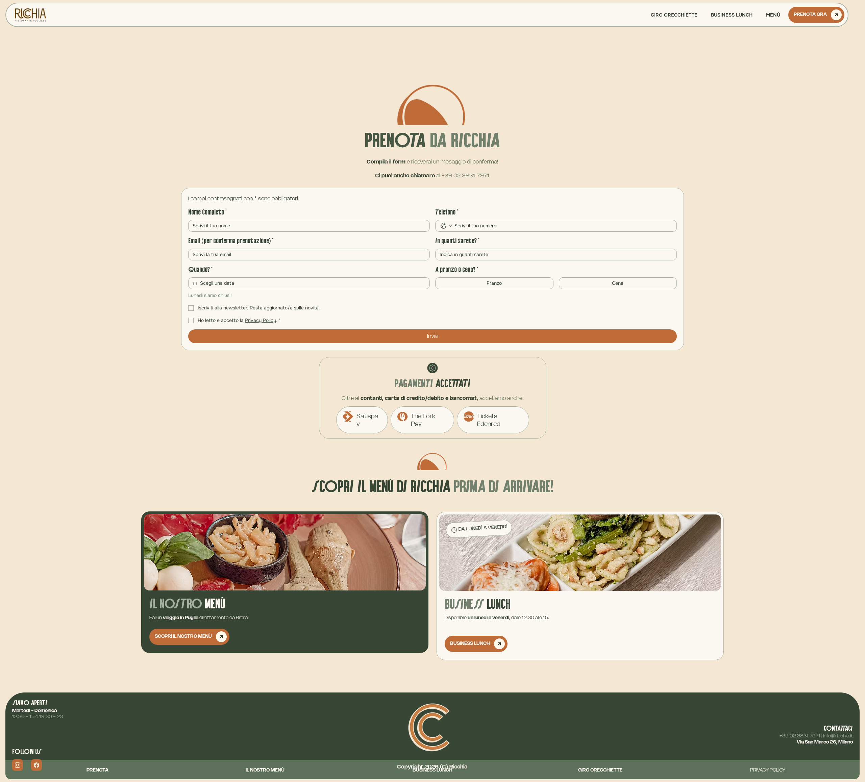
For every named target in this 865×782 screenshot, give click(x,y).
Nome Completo (207, 213)
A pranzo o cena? (456, 270)
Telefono (446, 213)
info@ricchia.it (838, 736)
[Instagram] (17, 765)
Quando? (200, 270)
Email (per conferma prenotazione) (230, 241)
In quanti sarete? (457, 241)
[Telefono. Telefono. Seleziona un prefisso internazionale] (446, 226)
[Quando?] (195, 283)
